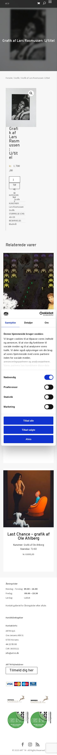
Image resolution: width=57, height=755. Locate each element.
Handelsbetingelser (14, 617)
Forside (9, 77)
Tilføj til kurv (14, 186)
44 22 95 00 (11, 644)
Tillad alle (28, 420)
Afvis (28, 439)
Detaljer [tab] (28, 322)
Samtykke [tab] (10, 322)
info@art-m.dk (12, 653)
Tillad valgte (28, 429)
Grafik (16, 77)
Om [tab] (47, 322)
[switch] (48, 387)
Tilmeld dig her (22, 670)
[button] (31, 93)
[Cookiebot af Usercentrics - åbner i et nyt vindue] (40, 314)
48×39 (12, 217)
